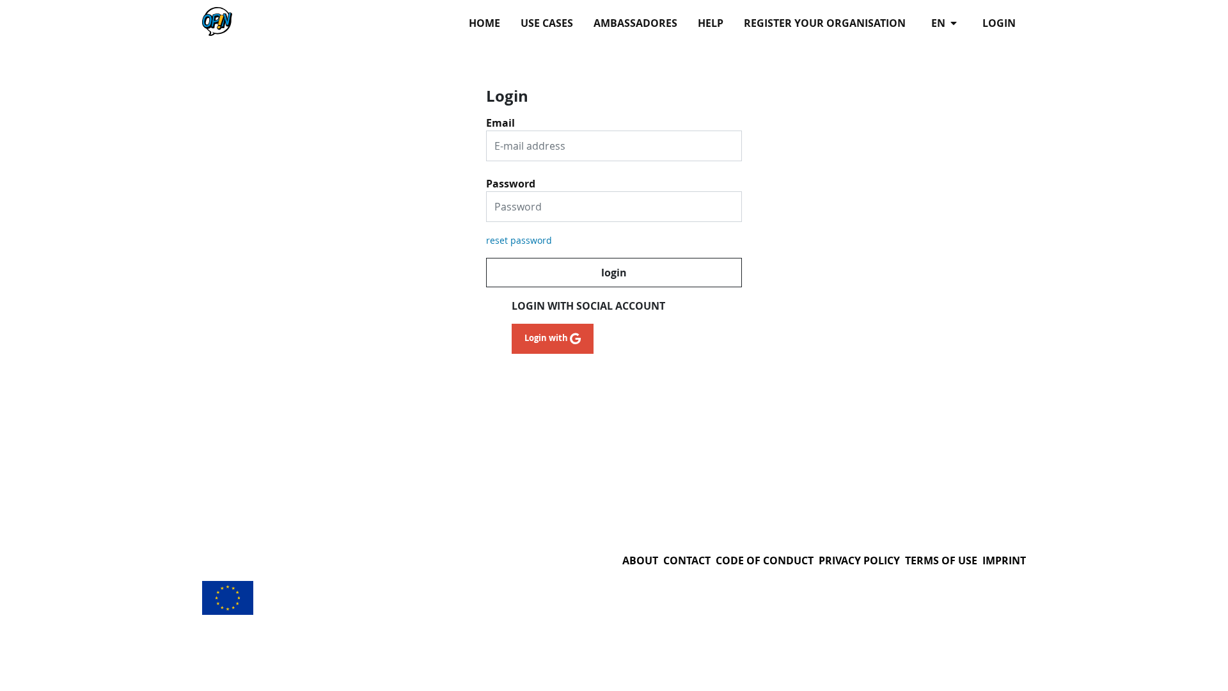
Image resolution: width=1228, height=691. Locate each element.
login (999, 23)
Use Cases (547, 23)
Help (710, 23)
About (640, 560)
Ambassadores (635, 23)
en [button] (939, 23)
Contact (687, 560)
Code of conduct (765, 560)
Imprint (1004, 560)
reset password (519, 240)
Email (500, 118)
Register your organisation (825, 23)
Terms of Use (941, 560)
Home (484, 23)
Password (510, 179)
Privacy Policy (859, 560)
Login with (547, 338)
